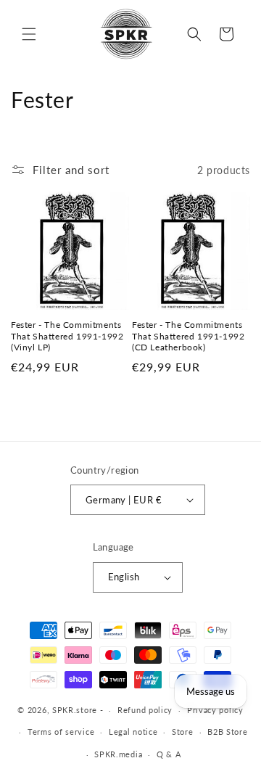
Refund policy (145, 709)
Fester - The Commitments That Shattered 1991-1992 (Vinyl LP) (67, 336)
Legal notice (133, 731)
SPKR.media (118, 754)
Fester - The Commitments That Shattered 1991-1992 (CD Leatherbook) (188, 336)
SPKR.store (74, 709)
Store (183, 731)
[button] (29, 34)
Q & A (169, 754)
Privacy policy (215, 709)
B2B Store (227, 731)
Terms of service (61, 731)
